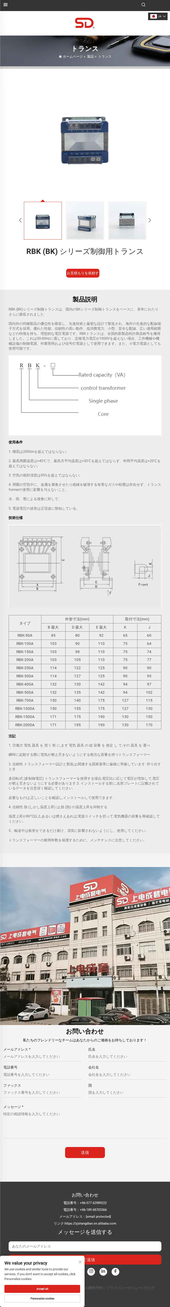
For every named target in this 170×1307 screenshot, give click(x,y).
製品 (90, 57)
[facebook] (115, 1272)
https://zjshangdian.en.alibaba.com (90, 1223)
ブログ (149, 1288)
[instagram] (91, 1272)
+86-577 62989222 (93, 1203)
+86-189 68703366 (93, 1210)
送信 (85, 1152)
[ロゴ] (85, 23)
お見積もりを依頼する (83, 274)
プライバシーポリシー (124, 1288)
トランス (105, 57)
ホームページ (73, 57)
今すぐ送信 (85, 1259)
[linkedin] (103, 1272)
